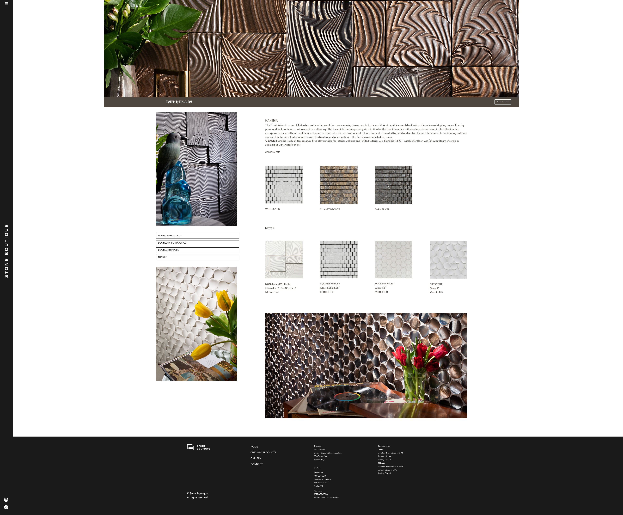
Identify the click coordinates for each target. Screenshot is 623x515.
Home (254, 446)
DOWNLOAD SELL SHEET (169, 235)
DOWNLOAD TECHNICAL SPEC (172, 243)
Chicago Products (263, 452)
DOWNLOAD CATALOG (168, 250)
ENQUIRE (162, 257)
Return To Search (503, 102)
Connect (256, 464)
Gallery (255, 458)
